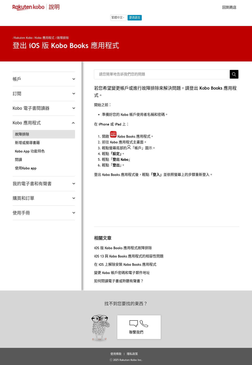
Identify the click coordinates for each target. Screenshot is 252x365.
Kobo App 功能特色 (30, 151)
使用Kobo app (25, 168)
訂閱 (17, 93)
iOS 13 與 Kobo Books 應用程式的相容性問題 (128, 256)
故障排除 (63, 38)
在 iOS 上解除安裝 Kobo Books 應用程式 (125, 264)
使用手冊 (21, 212)
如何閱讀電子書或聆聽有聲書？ (119, 281)
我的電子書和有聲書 (32, 183)
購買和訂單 (23, 198)
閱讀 (18, 159)
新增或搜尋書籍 (27, 142)
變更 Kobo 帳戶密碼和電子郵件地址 (122, 272)
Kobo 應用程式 (44, 38)
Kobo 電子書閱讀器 (31, 108)
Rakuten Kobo (23, 38)
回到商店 (228, 7)
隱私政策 (133, 354)
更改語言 (134, 17)
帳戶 (17, 79)
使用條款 (115, 354)
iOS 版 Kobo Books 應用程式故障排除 (123, 248)
